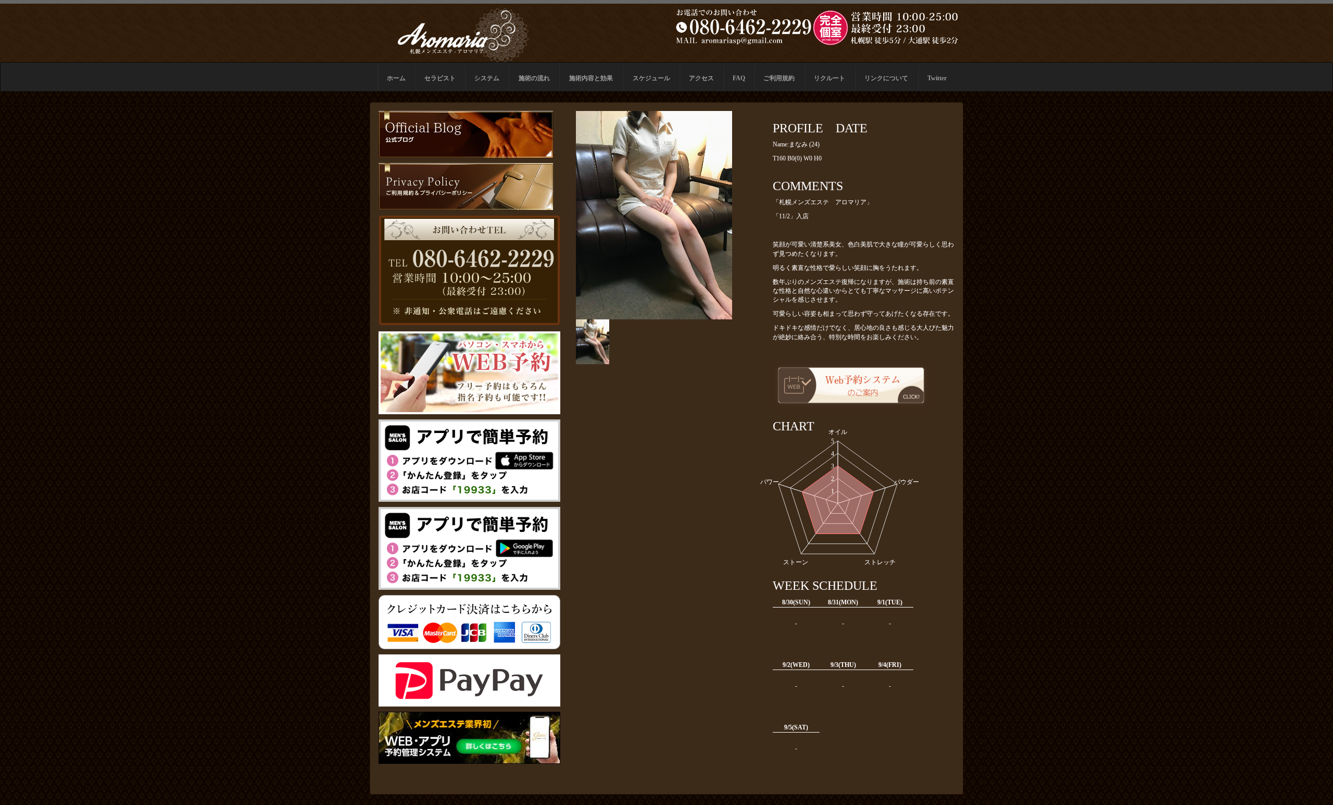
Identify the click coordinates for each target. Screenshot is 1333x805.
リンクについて (886, 78)
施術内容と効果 (591, 78)
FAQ (739, 78)
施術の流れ (534, 78)
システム (486, 78)
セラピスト (440, 78)
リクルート (829, 78)
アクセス (701, 78)
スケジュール (651, 78)
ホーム (396, 78)
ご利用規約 (779, 78)
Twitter (937, 78)
